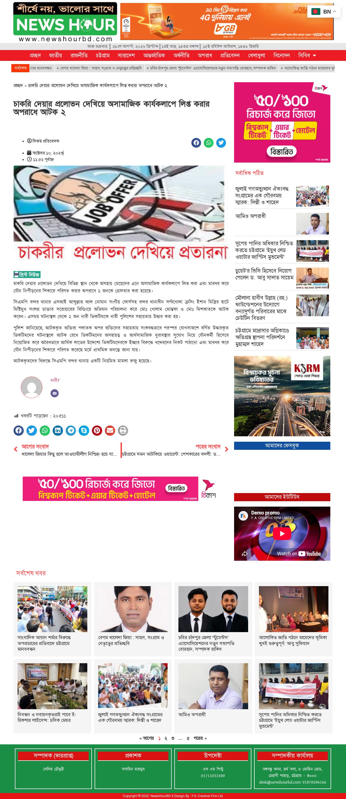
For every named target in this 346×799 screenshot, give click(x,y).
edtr (55, 380)
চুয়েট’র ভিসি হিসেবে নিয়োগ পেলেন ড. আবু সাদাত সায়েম (264, 274)
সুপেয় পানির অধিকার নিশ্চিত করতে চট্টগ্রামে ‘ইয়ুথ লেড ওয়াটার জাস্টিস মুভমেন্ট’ (264, 250)
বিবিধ (304, 55)
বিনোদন (282, 55)
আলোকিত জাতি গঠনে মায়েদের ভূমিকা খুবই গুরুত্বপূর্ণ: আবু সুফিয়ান (293, 640)
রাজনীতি (79, 55)
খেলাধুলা (256, 55)
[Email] (55, 393)
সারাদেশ (126, 55)
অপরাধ (205, 55)
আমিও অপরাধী (250, 216)
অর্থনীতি (181, 55)
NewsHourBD (161, 796)
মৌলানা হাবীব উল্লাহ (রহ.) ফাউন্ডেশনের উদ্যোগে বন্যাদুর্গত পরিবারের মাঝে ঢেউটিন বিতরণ (261, 308)
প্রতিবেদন (230, 55)
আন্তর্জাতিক (154, 55)
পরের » (200, 738)
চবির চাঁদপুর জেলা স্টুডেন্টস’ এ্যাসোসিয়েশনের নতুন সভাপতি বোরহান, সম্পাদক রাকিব (187, 68)
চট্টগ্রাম (102, 55)
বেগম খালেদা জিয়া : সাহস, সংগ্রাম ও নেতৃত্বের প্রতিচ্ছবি (75, 68)
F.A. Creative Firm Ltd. (207, 796)
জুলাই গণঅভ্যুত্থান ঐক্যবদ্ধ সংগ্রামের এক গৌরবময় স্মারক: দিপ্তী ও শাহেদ (262, 195)
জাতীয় (55, 55)
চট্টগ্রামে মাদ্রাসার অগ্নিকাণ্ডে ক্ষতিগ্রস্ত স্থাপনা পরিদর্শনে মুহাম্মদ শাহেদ (262, 337)
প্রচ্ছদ (35, 55)
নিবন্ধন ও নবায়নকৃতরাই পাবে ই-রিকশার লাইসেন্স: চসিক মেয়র (47, 717)
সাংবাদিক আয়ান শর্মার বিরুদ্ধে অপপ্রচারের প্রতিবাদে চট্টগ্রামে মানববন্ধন (44, 643)
